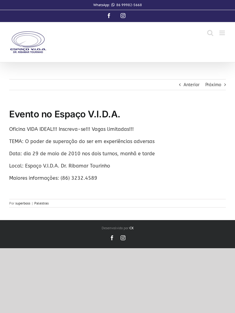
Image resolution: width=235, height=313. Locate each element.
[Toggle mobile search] (210, 33)
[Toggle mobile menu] (222, 33)
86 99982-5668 (129, 4)
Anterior (192, 84)
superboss (22, 203)
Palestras (41, 203)
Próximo (213, 84)
